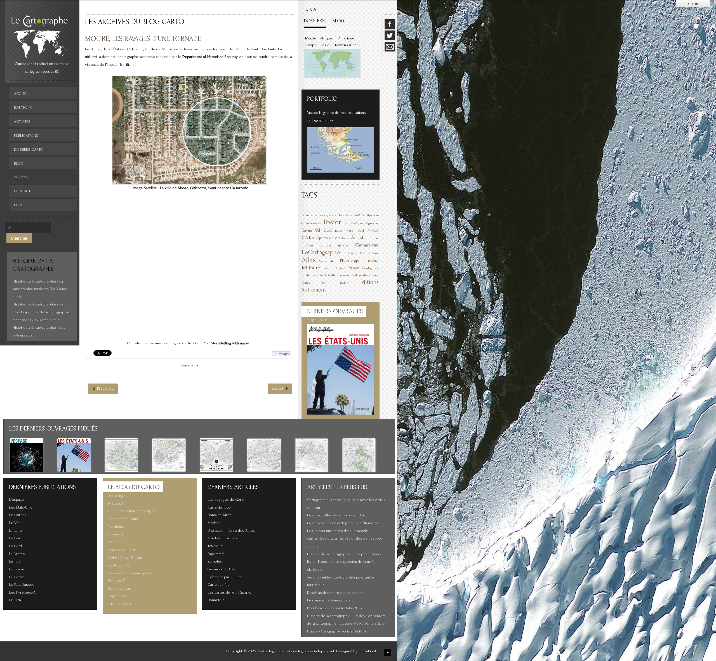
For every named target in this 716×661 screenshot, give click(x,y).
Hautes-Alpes (353, 223)
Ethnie (373, 238)
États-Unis (331, 275)
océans (344, 275)
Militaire (311, 268)
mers (349, 230)
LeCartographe (321, 252)
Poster (332, 222)
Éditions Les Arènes (361, 253)
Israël (360, 230)
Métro (333, 261)
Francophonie (327, 215)
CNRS (308, 238)
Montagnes (370, 268)
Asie (325, 45)
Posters (344, 283)
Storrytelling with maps (230, 343)
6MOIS (359, 215)
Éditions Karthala (316, 245)
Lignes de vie (328, 237)
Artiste (358, 237)
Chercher (19, 238)
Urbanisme (309, 215)
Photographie (352, 260)
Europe (311, 45)
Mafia (322, 261)
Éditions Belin (315, 283)
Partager (283, 354)
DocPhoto (333, 230)
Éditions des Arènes (365, 275)
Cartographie (366, 245)
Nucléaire (346, 215)
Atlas (309, 260)
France (353, 268)
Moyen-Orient (346, 45)
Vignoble (372, 223)
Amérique (346, 38)
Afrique (326, 38)
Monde (310, 38)
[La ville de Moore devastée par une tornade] (189, 130)
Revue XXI (311, 230)
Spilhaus (343, 245)
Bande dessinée (312, 275)
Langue (328, 268)
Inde (345, 238)
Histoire (372, 261)
